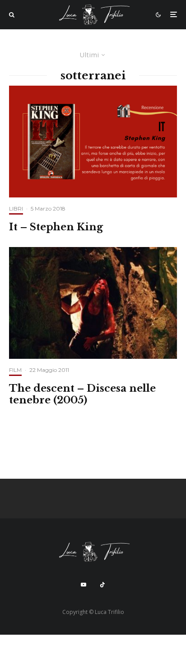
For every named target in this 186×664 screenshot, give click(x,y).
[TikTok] (102, 584)
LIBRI (16, 208)
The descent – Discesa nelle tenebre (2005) (82, 394)
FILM (15, 369)
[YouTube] (83, 584)
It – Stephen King (56, 227)
